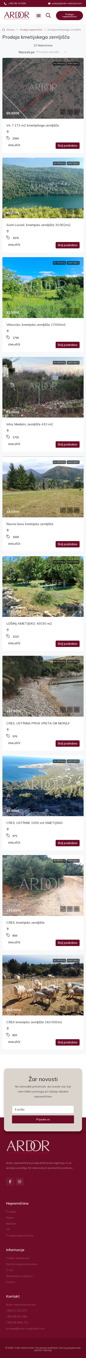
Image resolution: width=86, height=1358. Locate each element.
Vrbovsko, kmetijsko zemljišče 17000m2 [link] (36, 325)
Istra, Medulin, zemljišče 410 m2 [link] (29, 424)
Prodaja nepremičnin (31, 29)
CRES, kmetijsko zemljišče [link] (25, 922)
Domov (11, 29)
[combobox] (51, 52)
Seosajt (47, 1350)
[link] (43, 88)
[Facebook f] (10, 1182)
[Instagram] (20, 1182)
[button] (38, 15)
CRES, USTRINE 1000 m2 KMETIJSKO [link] (34, 823)
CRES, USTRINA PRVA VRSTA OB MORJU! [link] (37, 723)
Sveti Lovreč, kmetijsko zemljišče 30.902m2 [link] (38, 225)
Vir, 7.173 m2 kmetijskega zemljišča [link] (32, 125)
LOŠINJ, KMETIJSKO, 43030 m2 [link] (29, 623)
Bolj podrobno (67, 145)
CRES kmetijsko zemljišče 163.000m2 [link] (34, 1022)
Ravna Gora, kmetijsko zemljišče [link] (29, 524)
